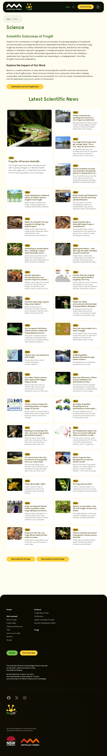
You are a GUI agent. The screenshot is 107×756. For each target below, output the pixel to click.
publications (28, 79)
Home (8, 19)
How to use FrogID (13, 633)
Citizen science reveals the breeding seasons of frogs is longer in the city (36, 406)
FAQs (8, 630)
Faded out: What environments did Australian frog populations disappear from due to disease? (85, 305)
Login (68, 7)
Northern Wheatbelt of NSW (44, 623)
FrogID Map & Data (41, 613)
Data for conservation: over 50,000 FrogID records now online (85, 508)
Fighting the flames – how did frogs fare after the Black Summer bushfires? (85, 250)
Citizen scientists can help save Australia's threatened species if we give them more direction (85, 171)
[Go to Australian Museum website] (14, 7)
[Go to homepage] (29, 7)
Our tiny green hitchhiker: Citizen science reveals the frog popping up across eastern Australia (36, 331)
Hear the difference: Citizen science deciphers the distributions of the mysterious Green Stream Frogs (85, 381)
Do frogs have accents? (82, 484)
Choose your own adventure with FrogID (37, 356)
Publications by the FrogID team (25, 86)
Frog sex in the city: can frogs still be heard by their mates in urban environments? (36, 536)
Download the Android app (52, 559)
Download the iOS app (20, 559)
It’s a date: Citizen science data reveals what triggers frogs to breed (36, 379)
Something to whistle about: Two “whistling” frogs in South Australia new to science (37, 251)
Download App (85, 6)
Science (37, 609)
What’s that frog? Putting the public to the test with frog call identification (85, 197)
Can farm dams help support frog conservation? (37, 302)
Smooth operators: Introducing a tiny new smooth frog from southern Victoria (36, 278)
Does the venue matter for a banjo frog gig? (84, 329)
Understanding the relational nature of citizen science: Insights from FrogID (37, 197)
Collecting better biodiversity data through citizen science (83, 357)
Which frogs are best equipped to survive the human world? (83, 459)
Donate (9, 640)
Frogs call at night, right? (35, 484)
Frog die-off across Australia (23, 161)
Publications (38, 616)
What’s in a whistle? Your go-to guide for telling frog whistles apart (37, 224)
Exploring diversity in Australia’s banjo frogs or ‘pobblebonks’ (83, 224)
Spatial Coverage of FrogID (44, 620)
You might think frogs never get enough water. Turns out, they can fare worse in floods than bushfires (84, 145)
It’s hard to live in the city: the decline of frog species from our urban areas (36, 459)
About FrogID (11, 620)
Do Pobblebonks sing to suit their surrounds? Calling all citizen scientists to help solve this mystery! (84, 433)
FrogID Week (11, 623)
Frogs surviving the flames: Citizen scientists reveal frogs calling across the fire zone (36, 509)
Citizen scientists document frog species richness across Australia (85, 535)
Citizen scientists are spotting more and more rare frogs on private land (83, 117)
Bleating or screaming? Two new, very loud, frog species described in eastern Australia (37, 433)
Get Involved (11, 616)
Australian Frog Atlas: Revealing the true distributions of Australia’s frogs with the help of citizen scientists (85, 408)
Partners (9, 636)
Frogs (36, 629)
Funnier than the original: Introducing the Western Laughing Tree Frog (84, 277)
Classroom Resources (14, 626)
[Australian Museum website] (30, 742)
